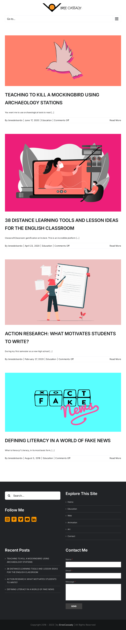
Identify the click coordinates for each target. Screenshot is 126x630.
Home (70, 502)
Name (69, 559)
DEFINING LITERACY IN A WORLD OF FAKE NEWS (58, 440)
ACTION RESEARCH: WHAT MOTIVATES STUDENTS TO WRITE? (31, 581)
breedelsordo (15, 120)
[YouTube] (27, 519)
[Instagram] (7, 519)
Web (70, 515)
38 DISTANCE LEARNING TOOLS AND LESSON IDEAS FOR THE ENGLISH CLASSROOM (32, 570)
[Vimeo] (20, 519)
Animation (72, 522)
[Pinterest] (13, 519)
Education (46, 120)
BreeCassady (66, 624)
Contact (71, 536)
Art (69, 529)
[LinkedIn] (34, 519)
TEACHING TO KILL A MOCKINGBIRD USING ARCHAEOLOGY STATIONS (28, 560)
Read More (115, 120)
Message (71, 581)
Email (69, 570)
